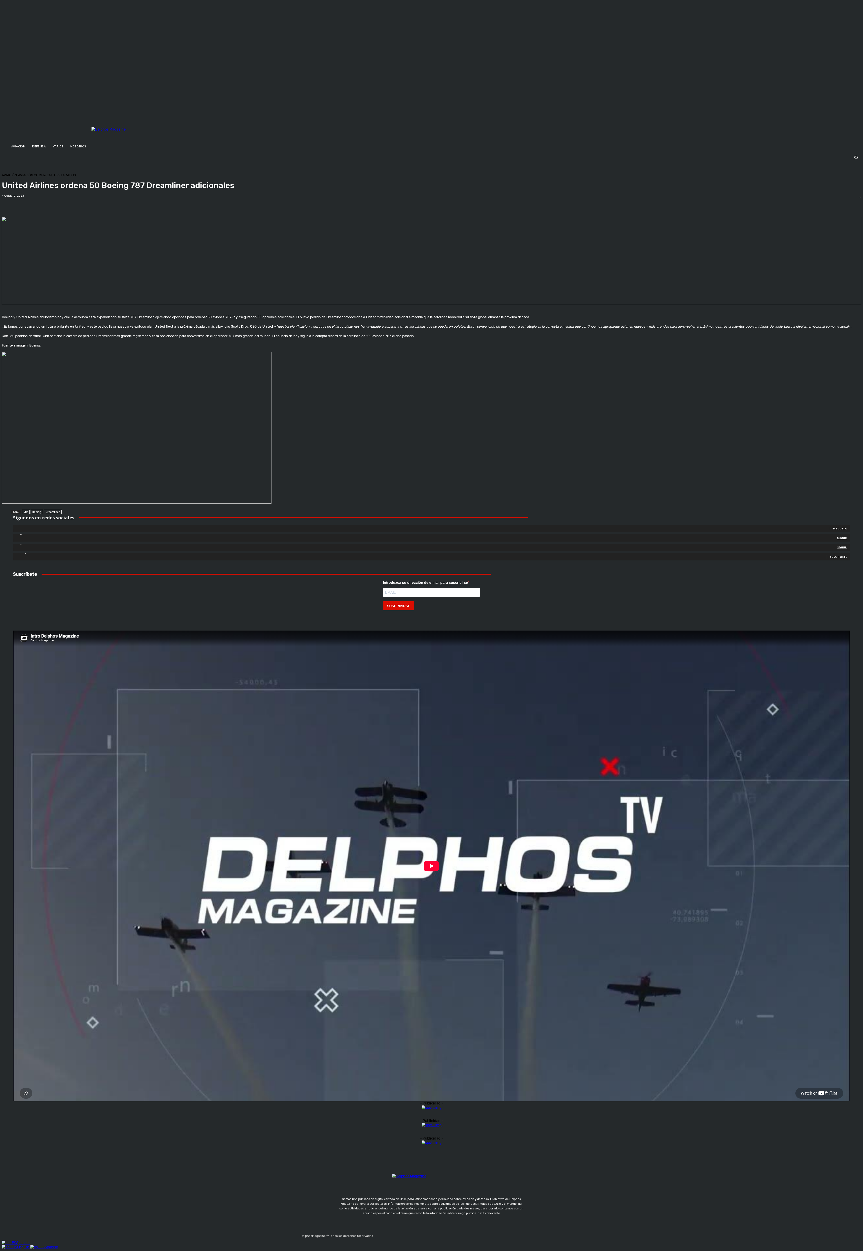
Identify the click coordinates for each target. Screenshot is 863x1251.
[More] (157, 205)
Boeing (36, 511)
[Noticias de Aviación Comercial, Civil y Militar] (131, 134)
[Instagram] (388, 1234)
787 (26, 511)
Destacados (65, 175)
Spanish (23, 1243)
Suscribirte (838, 556)
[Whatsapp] (420, 1234)
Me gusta (840, 528)
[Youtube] (409, 1234)
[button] (431, 157)
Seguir (842, 538)
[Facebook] (377, 1234)
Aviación (9, 175)
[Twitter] (398, 1234)
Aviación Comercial (35, 175)
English (23, 1247)
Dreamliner (53, 511)
